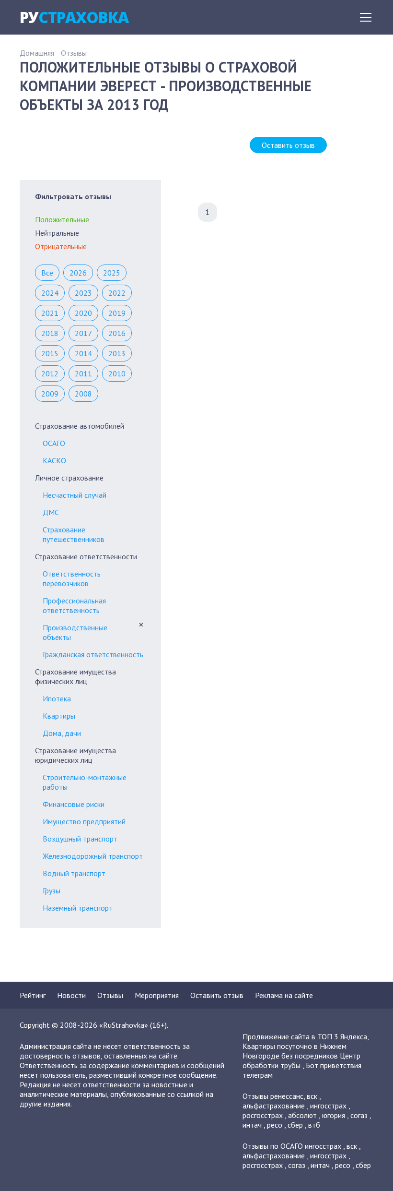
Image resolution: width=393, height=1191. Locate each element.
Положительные (62, 219)
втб (314, 1125)
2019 (117, 313)
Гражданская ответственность (93, 654)
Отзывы (74, 53)
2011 (83, 373)
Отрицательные (61, 246)
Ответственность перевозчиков (72, 578)
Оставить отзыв (288, 145)
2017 (83, 333)
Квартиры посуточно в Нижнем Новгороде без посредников (295, 1050)
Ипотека (57, 698)
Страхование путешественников (73, 534)
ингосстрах (328, 1105)
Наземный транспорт (78, 908)
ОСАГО (54, 443)
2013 (117, 353)
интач (252, 1125)
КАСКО (54, 460)
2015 (49, 353)
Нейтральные (57, 233)
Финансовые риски (73, 804)
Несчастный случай (74, 495)
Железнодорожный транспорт (93, 856)
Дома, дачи (62, 733)
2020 (83, 313)
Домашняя (37, 53)
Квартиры (59, 716)
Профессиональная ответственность (74, 605)
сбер (295, 1125)
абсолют (302, 1115)
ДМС (51, 512)
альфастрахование (274, 1105)
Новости (71, 995)
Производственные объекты (75, 632)
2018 (49, 333)
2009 (49, 393)
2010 (117, 373)
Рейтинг (33, 995)
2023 (83, 293)
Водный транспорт (74, 873)
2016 (117, 333)
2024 (49, 293)
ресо (274, 1125)
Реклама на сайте (284, 995)
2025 (111, 272)
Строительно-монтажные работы (85, 782)
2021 (49, 313)
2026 (78, 272)
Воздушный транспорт (80, 838)
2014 (83, 353)
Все (47, 272)
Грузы (51, 890)
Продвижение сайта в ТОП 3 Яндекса (305, 1036)
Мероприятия (157, 995)
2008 (83, 393)
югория (333, 1115)
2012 (49, 373)
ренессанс (286, 1096)
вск (312, 1096)
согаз (359, 1115)
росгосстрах (263, 1115)
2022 (117, 293)
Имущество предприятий (84, 821)
